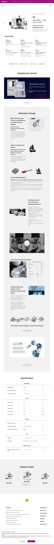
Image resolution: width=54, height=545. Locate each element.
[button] (41, 1)
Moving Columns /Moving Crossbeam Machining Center (17, 514)
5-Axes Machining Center (11, 5)
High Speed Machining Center (12, 520)
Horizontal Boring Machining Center (13, 524)
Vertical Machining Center (11, 518)
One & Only (14, 1)
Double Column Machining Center (13, 512)
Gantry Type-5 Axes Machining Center (14, 516)
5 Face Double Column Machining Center (14, 510)
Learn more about (27, 330)
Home (4, 5)
